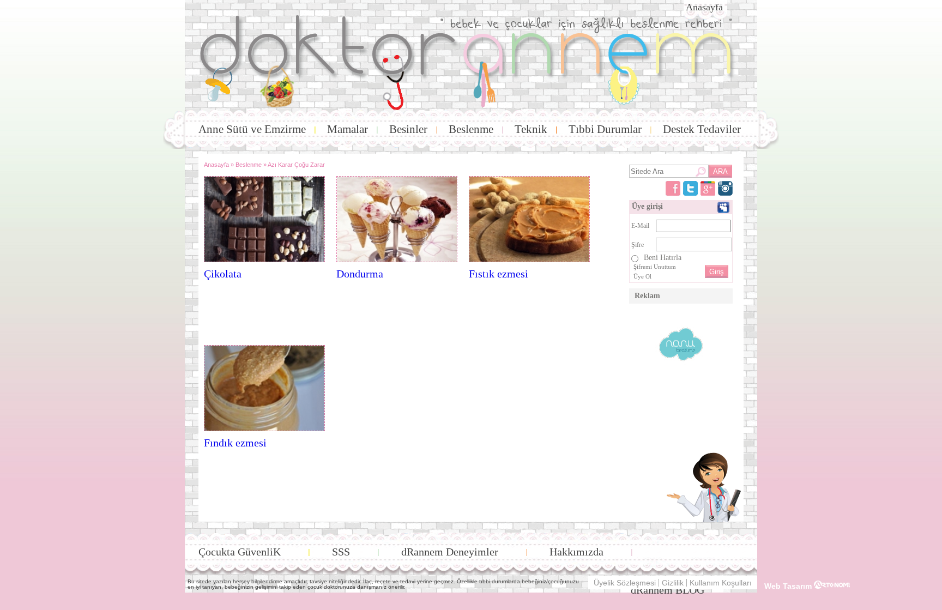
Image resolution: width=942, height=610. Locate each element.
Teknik (531, 129)
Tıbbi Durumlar (605, 129)
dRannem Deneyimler (449, 552)
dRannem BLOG (667, 590)
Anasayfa (704, 7)
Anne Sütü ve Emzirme (252, 129)
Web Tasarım (789, 586)
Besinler (408, 129)
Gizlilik (673, 583)
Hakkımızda (576, 552)
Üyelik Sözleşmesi (625, 583)
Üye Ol (642, 276)
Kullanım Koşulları (721, 583)
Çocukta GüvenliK (239, 552)
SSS (341, 552)
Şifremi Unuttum (654, 266)
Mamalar (347, 129)
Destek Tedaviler (702, 129)
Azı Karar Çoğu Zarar (296, 164)
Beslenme (471, 129)
